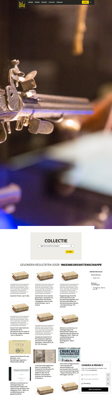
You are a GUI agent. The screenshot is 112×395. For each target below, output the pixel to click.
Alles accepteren (95, 389)
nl (91, 2)
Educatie (44, 2)
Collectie (52, 2)
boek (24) (96, 278)
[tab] (108, 375)
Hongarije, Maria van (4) (99, 288)
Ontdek (37, 2)
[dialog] (95, 377)
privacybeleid (93, 370)
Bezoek (31, 2)
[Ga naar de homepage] (22, 4)
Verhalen (59, 2)
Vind (70, 252)
